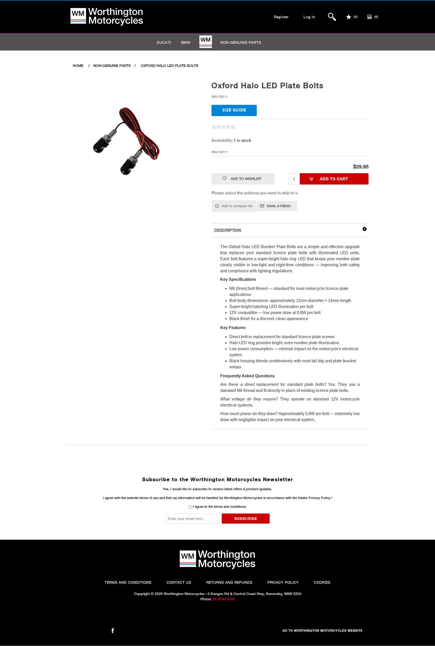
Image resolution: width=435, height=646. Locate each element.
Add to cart (334, 179)
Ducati (164, 42)
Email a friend (279, 206)
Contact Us (179, 582)
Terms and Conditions (128, 582)
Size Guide (234, 110)
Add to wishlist (246, 179)
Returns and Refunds (229, 582)
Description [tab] (227, 230)
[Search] (332, 17)
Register (281, 17)
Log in (309, 17)
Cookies (322, 582)
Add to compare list (237, 206)
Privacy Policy (283, 582)
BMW (186, 42)
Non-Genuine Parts (241, 42)
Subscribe (245, 519)
